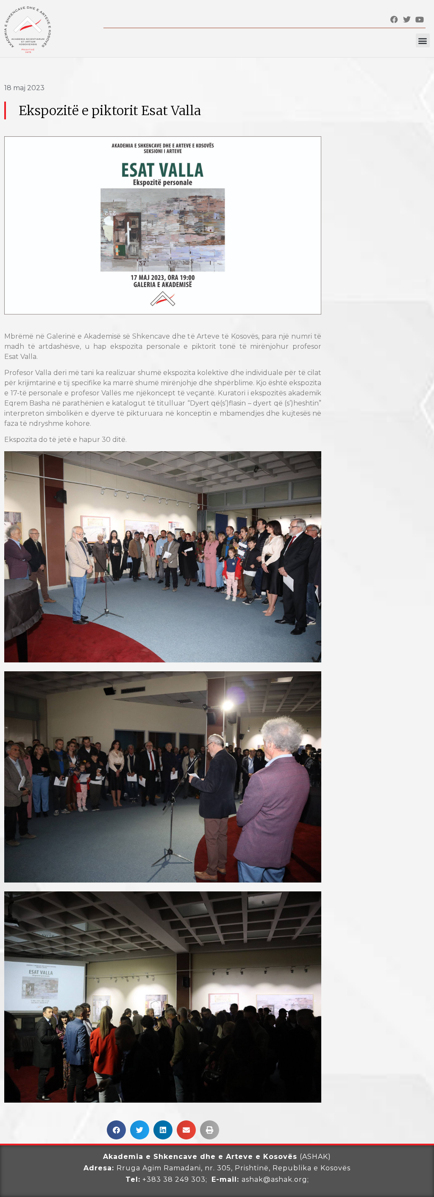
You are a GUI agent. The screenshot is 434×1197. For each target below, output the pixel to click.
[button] (423, 40)
